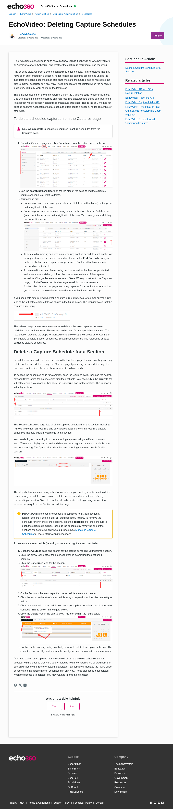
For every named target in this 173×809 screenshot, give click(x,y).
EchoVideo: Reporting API (139, 97)
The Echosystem (123, 763)
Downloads (120, 791)
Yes (54, 706)
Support (12, 14)
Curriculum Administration (65, 14)
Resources (120, 782)
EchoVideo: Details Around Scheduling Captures (140, 121)
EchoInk (72, 773)
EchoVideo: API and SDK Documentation (139, 91)
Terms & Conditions (39, 802)
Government (121, 777)
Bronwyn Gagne (27, 33)
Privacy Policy (16, 802)
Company (119, 787)
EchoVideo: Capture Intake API (142, 102)
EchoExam (74, 768)
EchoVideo (25, 14)
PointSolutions (75, 791)
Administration (42, 14)
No (71, 706)
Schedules (87, 14)
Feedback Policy (82, 802)
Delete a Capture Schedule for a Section (142, 69)
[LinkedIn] (25, 685)
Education (119, 768)
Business (119, 773)
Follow (158, 35)
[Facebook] (15, 685)
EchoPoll (73, 777)
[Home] (21, 6)
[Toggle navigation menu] (160, 6)
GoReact (73, 787)
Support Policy (62, 802)
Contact (99, 802)
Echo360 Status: (56, 6)
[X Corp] (20, 685)
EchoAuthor (74, 763)
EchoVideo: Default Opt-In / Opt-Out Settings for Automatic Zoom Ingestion (143, 111)
